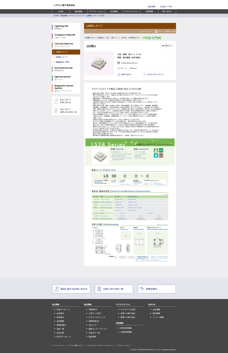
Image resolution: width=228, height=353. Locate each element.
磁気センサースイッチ (98, 329)
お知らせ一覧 (94, 333)
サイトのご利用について (75, 346)
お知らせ (151, 304)
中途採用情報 (126, 332)
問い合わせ (167, 11)
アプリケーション (96, 11)
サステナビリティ (131, 11)
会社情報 (114, 11)
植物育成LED (94, 321)
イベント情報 (158, 317)
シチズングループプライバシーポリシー (100, 346)
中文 (170, 6)
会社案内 (60, 313)
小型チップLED (95, 313)
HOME (60, 11)
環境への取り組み (128, 317)
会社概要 (60, 321)
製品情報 (78, 11)
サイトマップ (58, 346)
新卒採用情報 (126, 328)
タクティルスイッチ (76, 15)
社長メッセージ (63, 309)
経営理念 (60, 317)
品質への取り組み (128, 313)
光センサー (93, 325)
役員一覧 (60, 329)
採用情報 (149, 11)
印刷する (168, 45)
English (163, 6)
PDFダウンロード (64, 336)
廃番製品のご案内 (62, 62)
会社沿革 (60, 333)
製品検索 (151, 6)
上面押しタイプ (92, 15)
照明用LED (93, 309)
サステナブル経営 (128, 309)
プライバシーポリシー (124, 346)
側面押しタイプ (62, 57)
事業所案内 (61, 325)
